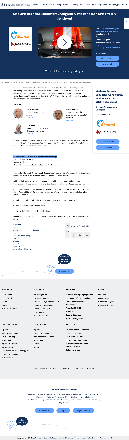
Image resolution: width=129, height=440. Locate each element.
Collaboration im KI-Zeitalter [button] (77, 329)
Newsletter (64, 271)
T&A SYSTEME (18, 244)
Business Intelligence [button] (10, 333)
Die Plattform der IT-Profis (9, 82)
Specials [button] (103, 4)
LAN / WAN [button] (102, 294)
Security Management (33, 82)
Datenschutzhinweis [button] (52, 438)
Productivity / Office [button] (41, 316)
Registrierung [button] (83, 410)
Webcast (16, 246)
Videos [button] (90, 368)
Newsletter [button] (44, 410)
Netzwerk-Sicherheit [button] (106, 305)
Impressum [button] (80, 438)
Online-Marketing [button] (73, 350)
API (14, 227)
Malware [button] (69, 311)
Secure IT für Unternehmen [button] (76, 340)
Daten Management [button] (9, 340)
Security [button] (57, 4)
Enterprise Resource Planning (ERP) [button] (15, 351)
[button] (126, 20)
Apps (15, 233)
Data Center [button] (91, 4)
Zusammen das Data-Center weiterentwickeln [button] (77, 345)
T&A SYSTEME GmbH (109, 31)
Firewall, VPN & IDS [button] (73, 308)
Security (21, 82)
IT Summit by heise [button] (73, 333)
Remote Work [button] (7, 298)
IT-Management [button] (77, 4)
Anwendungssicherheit (22, 249)
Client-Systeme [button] (7, 294)
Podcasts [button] (68, 368)
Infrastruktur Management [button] (12, 354)
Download (107, 64)
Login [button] (124, 4)
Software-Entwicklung (21, 235)
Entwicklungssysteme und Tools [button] (46, 302)
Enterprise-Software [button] (42, 298)
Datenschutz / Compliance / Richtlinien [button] (76, 303)
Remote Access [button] (104, 298)
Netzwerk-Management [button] (107, 302)
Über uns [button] (103, 438)
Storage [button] (5, 305)
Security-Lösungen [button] (73, 315)
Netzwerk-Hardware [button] (9, 309)
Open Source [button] (39, 312)
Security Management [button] (74, 318)
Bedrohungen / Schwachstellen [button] (78, 298)
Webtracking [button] (68, 438)
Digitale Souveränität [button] (10, 344)
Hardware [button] (37, 4)
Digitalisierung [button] (7, 347)
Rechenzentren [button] (7, 358)
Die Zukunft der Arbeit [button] (74, 336)
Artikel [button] (80, 368)
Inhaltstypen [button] (114, 4)
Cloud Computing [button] (8, 336)
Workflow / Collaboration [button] (43, 305)
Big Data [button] (5, 329)
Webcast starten (107, 58)
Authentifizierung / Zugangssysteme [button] (80, 294)
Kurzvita (30, 117)
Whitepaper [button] (41, 368)
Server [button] (4, 302)
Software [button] (47, 4)
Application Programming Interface (26, 230)
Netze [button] (65, 4)
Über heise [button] (92, 438)
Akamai (16, 241)
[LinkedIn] (111, 438)
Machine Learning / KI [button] (42, 309)
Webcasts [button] (55, 368)
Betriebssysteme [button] (40, 294)
